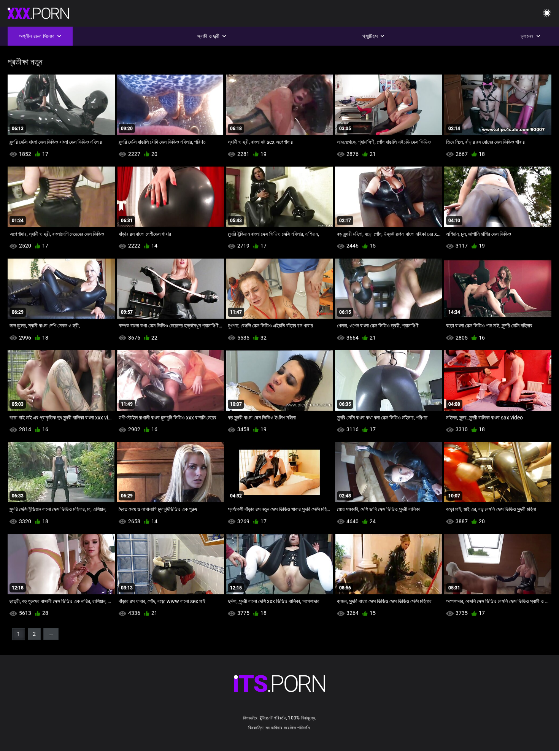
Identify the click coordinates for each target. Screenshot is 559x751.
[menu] (546, 13)
